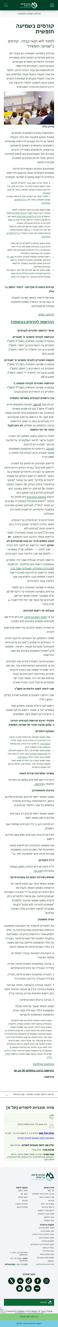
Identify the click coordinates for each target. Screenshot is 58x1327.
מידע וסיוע (49, 1188)
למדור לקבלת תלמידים (22, 213)
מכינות (25, 1201)
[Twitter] (11, 1284)
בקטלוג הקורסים (36, 497)
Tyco (43, 1311)
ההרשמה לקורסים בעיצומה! (32, 322)
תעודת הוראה (22, 1207)
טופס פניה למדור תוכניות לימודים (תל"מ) (36, 1138)
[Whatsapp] (19, 1291)
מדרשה (38, 784)
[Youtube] (28, 1291)
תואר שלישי (23, 1197)
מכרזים (51, 1201)
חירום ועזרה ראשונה (46, 1211)
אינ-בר (38, 870)
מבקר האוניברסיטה (46, 1228)
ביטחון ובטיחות (48, 1207)
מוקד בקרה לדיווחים (46, 1214)
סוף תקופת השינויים (38, 754)
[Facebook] (37, 1284)
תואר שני (24, 1194)
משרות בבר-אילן (47, 1204)
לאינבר (50, 448)
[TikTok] (29, 1284)
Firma (34, 1311)
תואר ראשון (23, 1191)
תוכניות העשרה (21, 1204)
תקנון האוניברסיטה (46, 1238)
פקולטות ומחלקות (43, 1064)
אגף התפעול (49, 1221)
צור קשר (50, 1191)
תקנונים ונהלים (48, 1241)
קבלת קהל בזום (46, 1133)
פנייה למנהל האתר (46, 1197)
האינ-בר (10, 257)
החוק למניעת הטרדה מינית (43, 1234)
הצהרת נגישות (48, 1248)
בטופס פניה (45, 744)
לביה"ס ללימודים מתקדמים (29, 217)
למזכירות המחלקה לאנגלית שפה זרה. (32, 568)
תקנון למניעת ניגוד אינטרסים (42, 1244)
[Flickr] (37, 1291)
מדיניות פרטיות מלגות (45, 1264)
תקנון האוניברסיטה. (35, 617)
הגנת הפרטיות (48, 1251)
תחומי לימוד (22, 1188)
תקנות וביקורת (47, 1225)
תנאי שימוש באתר (47, 1254)
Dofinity (20, 1311)
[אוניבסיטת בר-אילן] (29, 5)
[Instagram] (46, 1284)
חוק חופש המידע (47, 1231)
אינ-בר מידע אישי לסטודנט (43, 1194)
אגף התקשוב (49, 1217)
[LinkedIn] (20, 1284)
